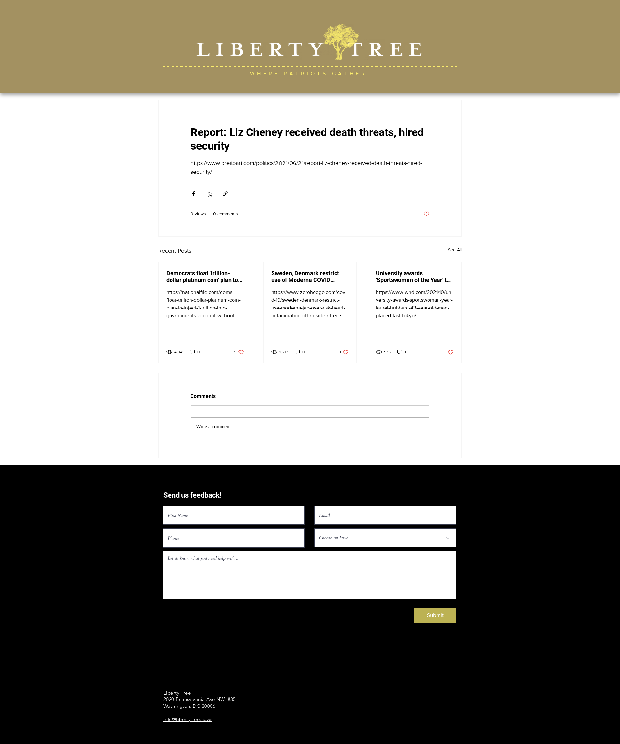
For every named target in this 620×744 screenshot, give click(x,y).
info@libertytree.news (187, 719)
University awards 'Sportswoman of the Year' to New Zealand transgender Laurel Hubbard (413, 276)
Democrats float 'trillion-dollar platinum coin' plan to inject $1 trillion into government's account (202, 276)
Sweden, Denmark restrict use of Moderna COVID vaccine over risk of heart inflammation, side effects (305, 276)
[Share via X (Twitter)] (209, 194)
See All (455, 249)
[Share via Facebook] (194, 194)
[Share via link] (225, 194)
